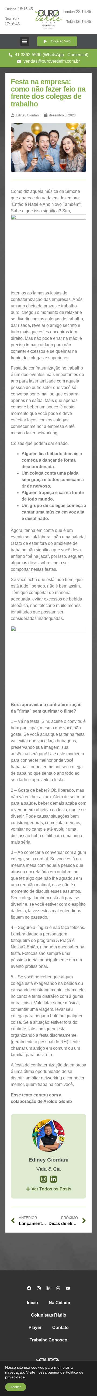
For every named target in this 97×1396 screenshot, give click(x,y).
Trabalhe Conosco (48, 1340)
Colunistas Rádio (48, 1315)
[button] (24, 41)
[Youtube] (68, 1288)
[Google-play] (48, 1288)
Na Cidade (59, 1302)
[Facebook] (29, 1288)
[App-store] (58, 1288)
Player (35, 1327)
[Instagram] (38, 1288)
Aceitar (16, 1387)
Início (32, 1302)
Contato (60, 1327)
